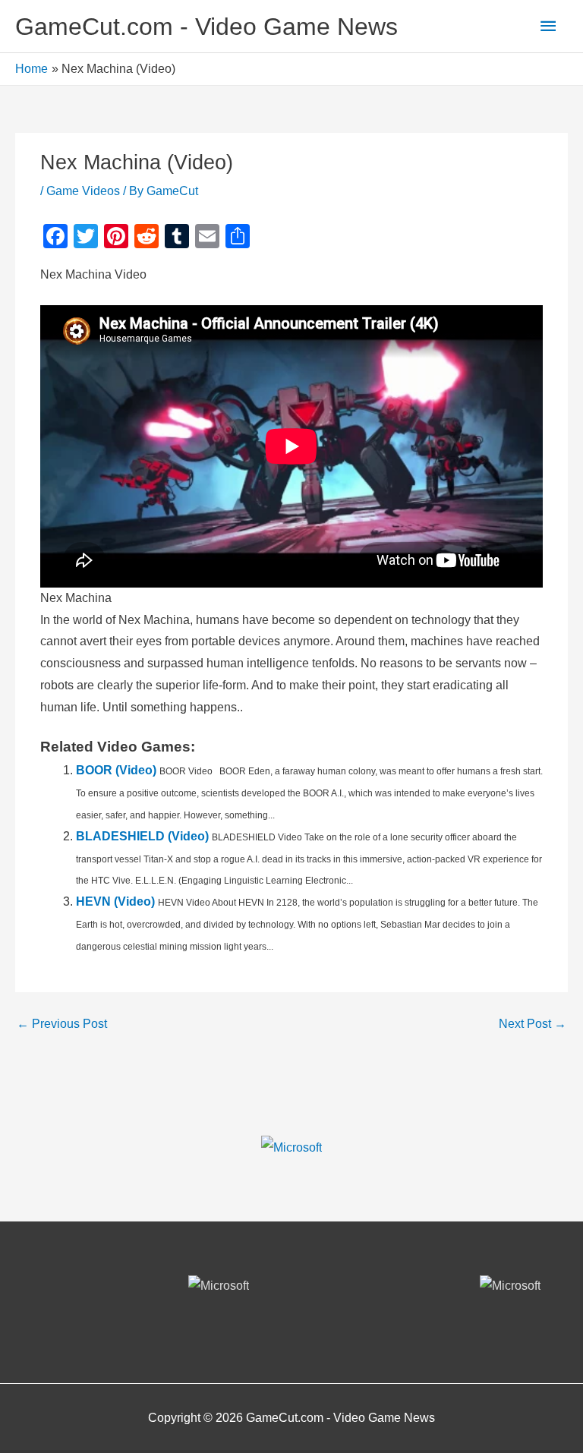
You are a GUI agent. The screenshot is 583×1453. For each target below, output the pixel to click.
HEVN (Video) (115, 901)
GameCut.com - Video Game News (206, 26)
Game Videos (83, 190)
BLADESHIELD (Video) (142, 836)
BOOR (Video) (116, 770)
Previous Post (62, 1023)
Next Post (532, 1023)
